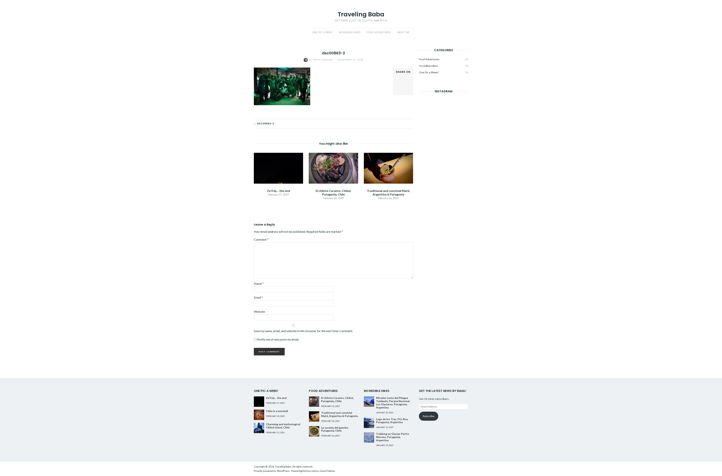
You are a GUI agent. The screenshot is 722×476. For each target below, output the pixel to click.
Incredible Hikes (350, 32)
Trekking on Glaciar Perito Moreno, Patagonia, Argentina (392, 437)
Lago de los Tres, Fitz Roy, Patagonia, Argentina (392, 420)
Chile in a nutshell (277, 411)
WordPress (283, 470)
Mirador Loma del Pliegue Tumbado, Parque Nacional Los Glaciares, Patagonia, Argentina (393, 402)
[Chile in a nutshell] (259, 415)
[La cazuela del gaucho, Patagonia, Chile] (314, 431)
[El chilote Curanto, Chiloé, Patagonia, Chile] (333, 168)
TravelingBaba (321, 60)
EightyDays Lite (307, 470)
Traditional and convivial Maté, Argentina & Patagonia (388, 192)
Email (258, 297)
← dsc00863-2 (264, 123)
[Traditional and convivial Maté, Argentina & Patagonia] (388, 168)
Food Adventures (379, 32)
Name (259, 283)
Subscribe (428, 416)
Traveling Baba (361, 14)
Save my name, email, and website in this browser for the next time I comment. (303, 331)
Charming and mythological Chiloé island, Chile (283, 426)
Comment (261, 239)
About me (403, 32)
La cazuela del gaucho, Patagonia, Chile (335, 429)
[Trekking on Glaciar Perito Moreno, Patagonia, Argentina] (369, 437)
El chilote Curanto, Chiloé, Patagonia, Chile (333, 192)
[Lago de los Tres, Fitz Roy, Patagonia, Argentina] (369, 423)
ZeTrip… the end (278, 190)
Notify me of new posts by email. (278, 339)
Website (259, 311)
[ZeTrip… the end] (278, 168)
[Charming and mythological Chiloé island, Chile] (259, 428)
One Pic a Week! (322, 32)
